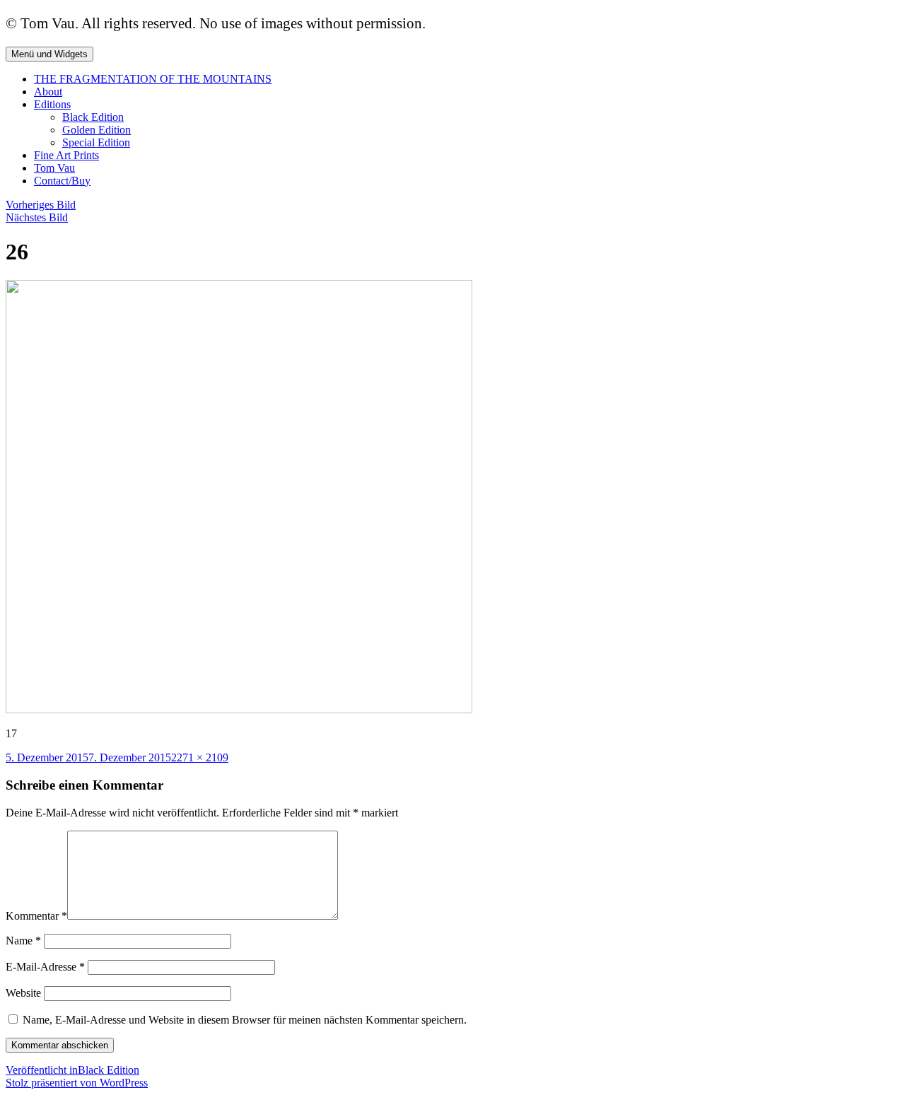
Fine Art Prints (66, 155)
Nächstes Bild (37, 217)
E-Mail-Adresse (45, 967)
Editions (52, 104)
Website (23, 993)
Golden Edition (96, 130)
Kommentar (36, 916)
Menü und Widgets (49, 54)
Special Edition (96, 142)
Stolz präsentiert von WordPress (77, 1083)
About (48, 92)
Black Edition (93, 117)
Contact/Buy (62, 181)
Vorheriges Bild (41, 205)
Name (23, 941)
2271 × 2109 (199, 757)
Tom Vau (54, 168)
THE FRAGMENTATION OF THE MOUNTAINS (153, 79)
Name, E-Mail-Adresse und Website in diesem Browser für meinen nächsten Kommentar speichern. (245, 1020)
